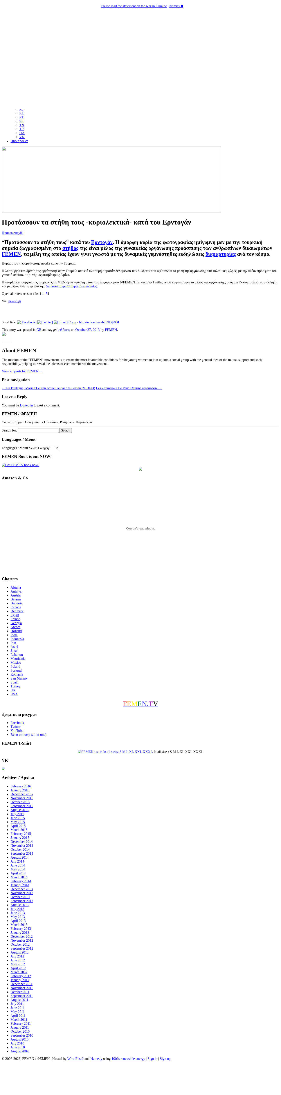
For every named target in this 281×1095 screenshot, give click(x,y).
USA (14, 694)
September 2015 (22, 806)
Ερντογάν (102, 242)
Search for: (9, 430)
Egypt (15, 615)
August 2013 (20, 905)
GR (38, 330)
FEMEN (11, 254)
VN (22, 137)
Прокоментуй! (12, 233)
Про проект (19, 141)
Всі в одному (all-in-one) (28, 734)
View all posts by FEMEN (22, 371)
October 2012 (20, 944)
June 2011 (18, 1008)
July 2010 (17, 1043)
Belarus (16, 599)
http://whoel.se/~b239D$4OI (99, 322)
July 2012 (17, 956)
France (15, 619)
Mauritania (18, 658)
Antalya (16, 591)
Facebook (17, 723)
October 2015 (20, 802)
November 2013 (22, 893)
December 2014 (22, 841)
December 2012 (22, 936)
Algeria (16, 587)
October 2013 (20, 897)
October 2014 (20, 849)
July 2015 (17, 814)
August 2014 (20, 857)
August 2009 (20, 1051)
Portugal (16, 670)
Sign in (152, 1059)
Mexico (16, 662)
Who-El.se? (75, 1059)
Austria (16, 595)
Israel (14, 647)
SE (21, 121)
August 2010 (20, 1039)
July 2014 (17, 861)
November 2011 (22, 988)
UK (13, 690)
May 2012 (18, 964)
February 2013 (21, 928)
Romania (17, 674)
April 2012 (18, 968)
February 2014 (21, 881)
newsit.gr (14, 301)
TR (21, 129)
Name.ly (96, 1059)
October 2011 (20, 992)
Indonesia (17, 639)
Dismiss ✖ (176, 6)
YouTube (17, 730)
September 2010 (22, 1035)
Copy (72, 322)
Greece (15, 627)
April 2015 (18, 826)
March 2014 (19, 877)
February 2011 (21, 1023)
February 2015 (21, 834)
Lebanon (17, 654)
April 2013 (18, 921)
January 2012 (20, 980)
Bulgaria (16, 603)
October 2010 (20, 1031)
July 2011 (17, 1004)
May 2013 (18, 917)
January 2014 (20, 885)
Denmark (17, 611)
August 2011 (19, 1000)
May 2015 (18, 822)
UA (22, 133)
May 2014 (18, 869)
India (14, 635)
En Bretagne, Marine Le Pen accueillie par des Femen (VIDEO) (48, 388)
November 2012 (22, 940)
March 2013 (19, 924)
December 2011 (21, 984)
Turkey (15, 686)
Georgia (16, 623)
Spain (14, 682)
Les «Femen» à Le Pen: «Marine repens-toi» (129, 388)
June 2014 (18, 865)
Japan (14, 651)
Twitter (15, 727)
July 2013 (17, 909)
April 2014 (18, 873)
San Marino (19, 678)
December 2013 (22, 889)
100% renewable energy (128, 1059)
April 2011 (18, 1015)
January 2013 (20, 932)
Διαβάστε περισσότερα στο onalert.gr (72, 286)
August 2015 (20, 810)
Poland (15, 666)
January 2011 (20, 1027)
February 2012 (21, 976)
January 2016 (20, 790)
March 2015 (19, 830)
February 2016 (21, 786)
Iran (13, 643)
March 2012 (19, 972)
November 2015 (22, 798)
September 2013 (22, 901)
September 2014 (22, 853)
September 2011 (22, 996)
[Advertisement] (140, 1078)
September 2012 (22, 948)
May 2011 (18, 1011)
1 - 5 (44, 294)
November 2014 (22, 845)
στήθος (70, 248)
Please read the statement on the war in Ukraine (134, 6)
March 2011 (19, 1019)
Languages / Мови (15, 448)
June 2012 (18, 960)
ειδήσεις (64, 330)
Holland (16, 631)
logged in (26, 405)
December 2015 (22, 794)
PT (21, 117)
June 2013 (18, 913)
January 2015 (20, 837)
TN (21, 125)
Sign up (165, 1059)
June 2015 (18, 818)
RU (21, 113)
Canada (16, 607)
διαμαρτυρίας (220, 254)
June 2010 (18, 1047)
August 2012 (20, 952)
